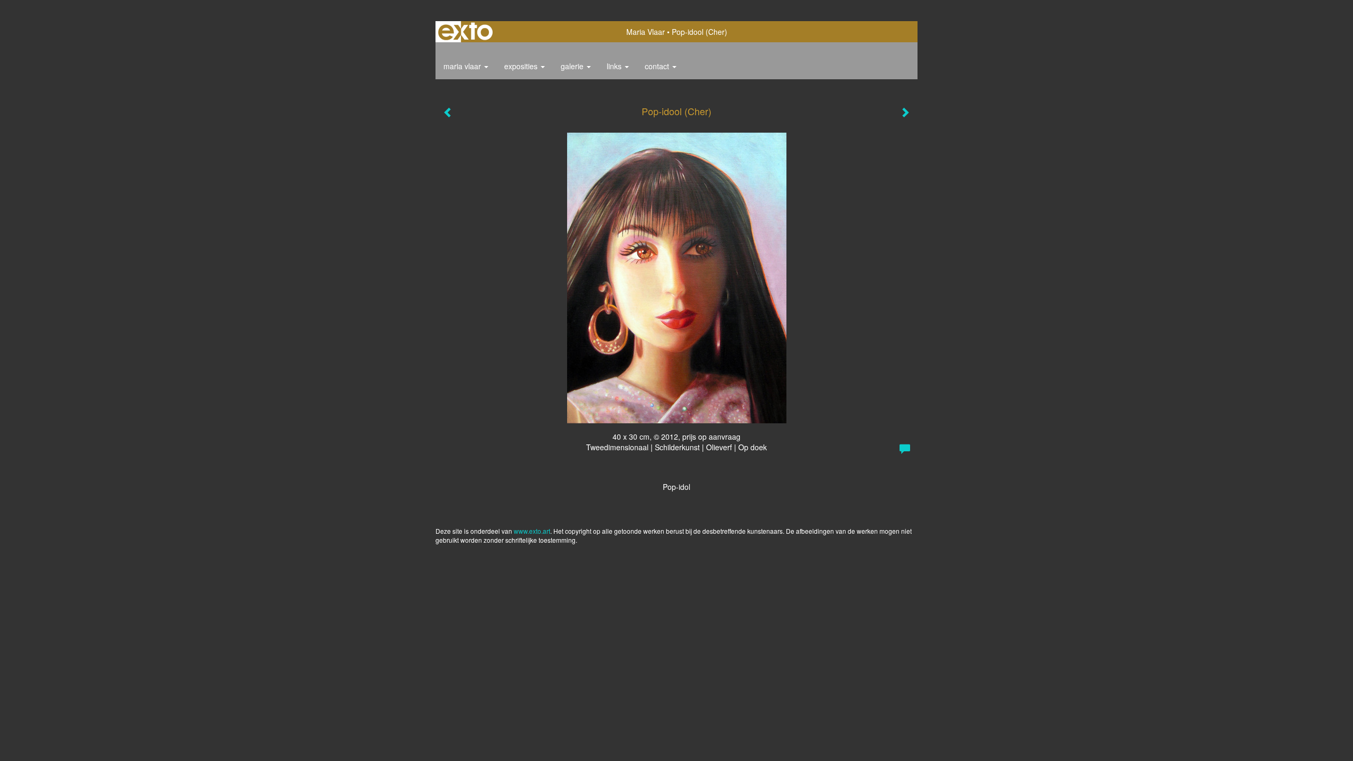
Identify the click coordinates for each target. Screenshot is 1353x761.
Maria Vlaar (645, 31)
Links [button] (615, 66)
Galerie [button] (573, 66)
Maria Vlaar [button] (463, 66)
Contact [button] (658, 66)
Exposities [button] (522, 66)
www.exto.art (532, 530)
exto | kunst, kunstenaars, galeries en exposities (465, 31)
